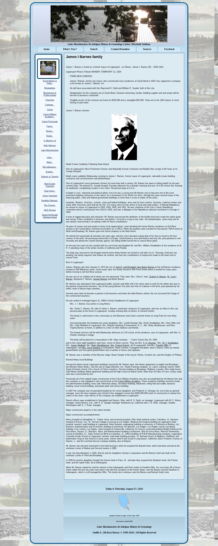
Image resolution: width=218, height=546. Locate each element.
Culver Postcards (50, 121)
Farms (50, 126)
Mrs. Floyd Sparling (91, 347)
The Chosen (50, 205)
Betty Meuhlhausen (100, 345)
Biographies (49, 88)
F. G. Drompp (149, 343)
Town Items (50, 191)
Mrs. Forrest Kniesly (120, 345)
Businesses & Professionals (49, 94)
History (50, 131)
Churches (49, 100)
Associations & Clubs (50, 82)
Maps (50, 162)
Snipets (50, 172)
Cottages (50, 105)
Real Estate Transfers (49, 185)
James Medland (78, 345)
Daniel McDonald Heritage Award (50, 216)
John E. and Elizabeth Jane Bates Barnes (135, 267)
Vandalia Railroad (49, 200)
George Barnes (100, 279)
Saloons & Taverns (50, 177)
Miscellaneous (50, 167)
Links (50, 157)
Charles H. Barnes (157, 276)
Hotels (49, 136)
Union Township (50, 196)
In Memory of (50, 140)
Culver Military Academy (49, 115)
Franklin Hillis (162, 345)
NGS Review (50, 210)
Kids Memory (50, 145)
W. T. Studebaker (170, 343)
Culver (50, 109)
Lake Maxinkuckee (50, 151)
